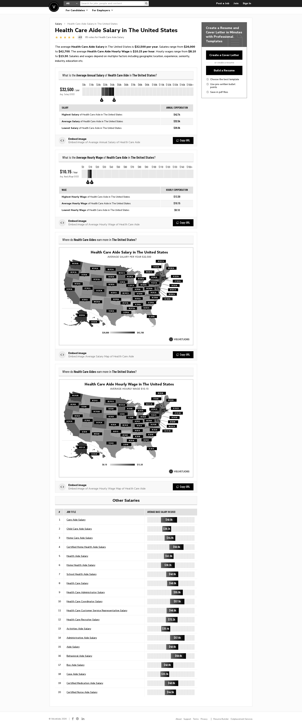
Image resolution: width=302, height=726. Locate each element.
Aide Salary (73, 646)
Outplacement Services (242, 719)
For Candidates (76, 10)
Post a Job (222, 3)
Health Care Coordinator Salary (84, 601)
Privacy (204, 719)
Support (187, 719)
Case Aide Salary (76, 674)
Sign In (247, 3)
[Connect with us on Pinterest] (77, 719)
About (179, 719)
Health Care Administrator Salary (86, 592)
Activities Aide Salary (79, 628)
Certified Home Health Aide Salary (86, 547)
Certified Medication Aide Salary (85, 683)
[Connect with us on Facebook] (73, 719)
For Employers (101, 10)
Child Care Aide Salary (79, 528)
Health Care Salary (77, 583)
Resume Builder (221, 719)
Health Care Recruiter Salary (83, 619)
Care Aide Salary (76, 519)
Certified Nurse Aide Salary (82, 692)
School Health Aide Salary (81, 574)
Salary (58, 23)
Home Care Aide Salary (80, 537)
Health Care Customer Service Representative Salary (97, 610)
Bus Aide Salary (75, 665)
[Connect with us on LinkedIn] (83, 719)
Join (236, 3)
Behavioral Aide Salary (79, 655)
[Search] (146, 3)
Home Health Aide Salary (81, 565)
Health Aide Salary (77, 556)
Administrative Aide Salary (82, 637)
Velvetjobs (54, 7)
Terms (196, 719)
